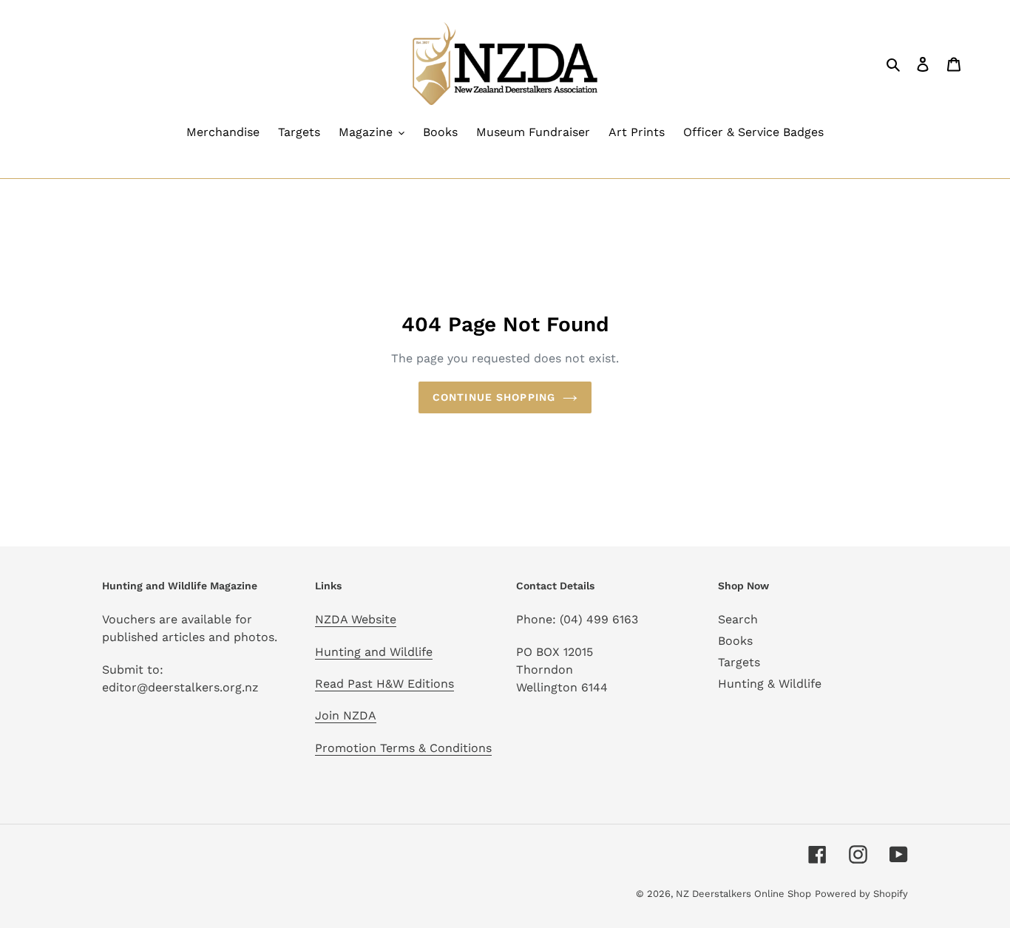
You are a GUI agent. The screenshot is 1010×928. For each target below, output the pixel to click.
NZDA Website (355, 619)
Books (735, 641)
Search (738, 619)
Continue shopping (494, 397)
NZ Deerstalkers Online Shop (743, 893)
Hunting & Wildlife (769, 684)
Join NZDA (345, 715)
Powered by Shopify (861, 893)
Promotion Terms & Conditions (403, 748)
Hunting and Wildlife (374, 652)
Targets (739, 662)
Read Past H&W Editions (384, 684)
